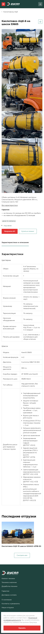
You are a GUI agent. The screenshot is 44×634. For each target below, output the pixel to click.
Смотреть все (22, 555)
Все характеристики (10, 205)
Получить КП (9, 231)
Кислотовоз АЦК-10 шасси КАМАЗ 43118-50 (21, 546)
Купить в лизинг (27, 231)
